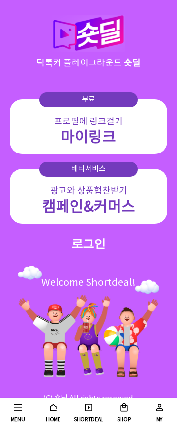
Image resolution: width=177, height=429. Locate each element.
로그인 (89, 245)
